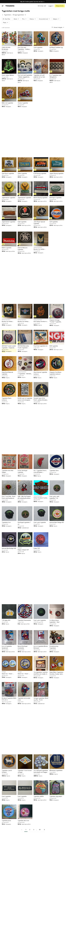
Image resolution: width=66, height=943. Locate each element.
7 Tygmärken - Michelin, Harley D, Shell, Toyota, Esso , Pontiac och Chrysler (24, 374)
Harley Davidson (38, 247)
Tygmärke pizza (6, 820)
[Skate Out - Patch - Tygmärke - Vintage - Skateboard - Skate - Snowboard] (25, 663)
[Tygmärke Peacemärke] (25, 611)
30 (39, 829)
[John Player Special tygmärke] (41, 213)
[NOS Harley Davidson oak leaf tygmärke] (41, 311)
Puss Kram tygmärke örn (40, 346)
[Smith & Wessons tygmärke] (25, 239)
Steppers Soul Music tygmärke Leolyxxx (55, 373)
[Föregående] (22, 830)
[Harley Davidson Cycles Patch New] (41, 487)
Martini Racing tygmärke (40, 197)
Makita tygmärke (6, 247)
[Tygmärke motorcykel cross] (25, 689)
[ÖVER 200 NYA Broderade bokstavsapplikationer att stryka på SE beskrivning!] (9, 38)
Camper (20, 548)
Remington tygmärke (55, 197)
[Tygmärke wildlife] (41, 787)
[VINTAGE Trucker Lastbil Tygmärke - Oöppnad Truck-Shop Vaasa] (9, 337)
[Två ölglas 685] (9, 611)
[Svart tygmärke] (9, 787)
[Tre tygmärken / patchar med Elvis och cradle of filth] (41, 663)
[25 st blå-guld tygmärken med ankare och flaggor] (41, 761)
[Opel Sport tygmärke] (9, 164)
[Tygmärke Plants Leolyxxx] (9, 389)
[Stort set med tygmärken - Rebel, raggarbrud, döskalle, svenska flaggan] (25, 66)
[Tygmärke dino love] (25, 811)
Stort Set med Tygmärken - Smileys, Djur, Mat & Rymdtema (24, 48)
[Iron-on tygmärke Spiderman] (9, 637)
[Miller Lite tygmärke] (9, 94)
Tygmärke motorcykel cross (24, 699)
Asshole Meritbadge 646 (9, 548)
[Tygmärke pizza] (9, 811)
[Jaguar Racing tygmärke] (57, 164)
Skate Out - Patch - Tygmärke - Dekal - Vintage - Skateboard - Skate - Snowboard (8, 674)
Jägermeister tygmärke (8, 197)
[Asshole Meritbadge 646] (9, 539)
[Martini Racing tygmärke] (41, 188)
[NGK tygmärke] (57, 337)
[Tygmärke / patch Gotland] (9, 761)
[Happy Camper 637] (25, 539)
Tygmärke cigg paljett (56, 796)
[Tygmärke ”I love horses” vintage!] (25, 761)
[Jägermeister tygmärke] (9, 188)
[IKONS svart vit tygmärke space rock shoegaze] (25, 389)
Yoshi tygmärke (38, 47)
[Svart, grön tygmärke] (41, 513)
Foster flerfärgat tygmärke (22, 471)
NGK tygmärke (54, 346)
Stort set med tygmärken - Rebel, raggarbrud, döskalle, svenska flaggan (25, 76)
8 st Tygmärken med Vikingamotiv (55, 76)
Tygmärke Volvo (54, 470)
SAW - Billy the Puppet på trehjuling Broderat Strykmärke (24, 497)
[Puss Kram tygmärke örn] (41, 337)
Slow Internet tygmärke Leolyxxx (40, 373)
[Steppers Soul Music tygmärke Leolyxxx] (57, 363)
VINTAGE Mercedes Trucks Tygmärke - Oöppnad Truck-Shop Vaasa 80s (24, 347)
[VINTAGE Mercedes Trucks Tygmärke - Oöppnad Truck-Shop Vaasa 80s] (25, 337)
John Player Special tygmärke (39, 222)
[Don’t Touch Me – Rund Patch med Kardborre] (9, 487)
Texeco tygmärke (23, 103)
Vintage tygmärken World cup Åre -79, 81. (41, 699)
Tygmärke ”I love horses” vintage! (25, 771)
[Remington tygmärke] (57, 188)
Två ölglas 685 (6, 620)
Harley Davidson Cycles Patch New (40, 498)
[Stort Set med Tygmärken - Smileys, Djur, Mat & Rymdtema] (25, 38)
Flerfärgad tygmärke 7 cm (24, 523)
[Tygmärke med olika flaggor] (9, 461)
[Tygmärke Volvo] (57, 461)
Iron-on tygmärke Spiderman (7, 647)
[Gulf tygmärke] (57, 213)
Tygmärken (7, 15)
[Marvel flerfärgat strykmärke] (25, 637)
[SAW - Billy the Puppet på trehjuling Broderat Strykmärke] (25, 487)
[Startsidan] (9, 5)
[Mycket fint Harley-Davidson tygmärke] (41, 239)
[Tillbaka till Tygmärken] (2, 15)
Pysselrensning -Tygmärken (54, 647)
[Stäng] (64, 2)
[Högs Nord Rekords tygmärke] (9, 363)
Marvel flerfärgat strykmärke (23, 647)
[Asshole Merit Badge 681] (57, 513)
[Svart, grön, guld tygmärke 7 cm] (57, 487)
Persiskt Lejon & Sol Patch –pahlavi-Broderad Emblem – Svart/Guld (41, 399)
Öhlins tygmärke (22, 173)
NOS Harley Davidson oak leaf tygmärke (41, 321)
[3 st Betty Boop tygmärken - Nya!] (57, 611)
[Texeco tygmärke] (25, 94)
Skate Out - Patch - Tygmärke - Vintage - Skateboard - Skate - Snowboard (24, 674)
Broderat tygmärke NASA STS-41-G (9, 699)
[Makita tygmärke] (9, 239)
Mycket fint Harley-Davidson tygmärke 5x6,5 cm (7, 321)
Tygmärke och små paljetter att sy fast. (39, 76)
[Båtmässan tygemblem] (57, 761)
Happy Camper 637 (23, 550)
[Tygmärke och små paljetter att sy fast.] (41, 66)
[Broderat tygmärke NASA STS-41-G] (9, 689)
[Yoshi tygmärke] (41, 38)
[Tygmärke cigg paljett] (57, 787)
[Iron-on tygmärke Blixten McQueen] (41, 637)
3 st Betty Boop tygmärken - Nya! (54, 621)
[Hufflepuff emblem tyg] (57, 38)
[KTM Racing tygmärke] (41, 164)
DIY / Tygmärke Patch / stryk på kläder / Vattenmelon (40, 471)
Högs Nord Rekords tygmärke (7, 373)
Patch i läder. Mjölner (8, 75)
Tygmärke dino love (23, 820)
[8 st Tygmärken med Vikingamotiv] (57, 66)
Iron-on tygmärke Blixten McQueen (41, 647)
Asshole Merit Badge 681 (57, 522)
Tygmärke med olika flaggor (7, 471)
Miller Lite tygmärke (7, 103)
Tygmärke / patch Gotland (7, 771)
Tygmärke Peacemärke (24, 620)
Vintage (4, 671)
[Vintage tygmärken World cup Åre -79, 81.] (41, 689)
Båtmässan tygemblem (56, 770)
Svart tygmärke (6, 796)
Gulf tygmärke (54, 221)
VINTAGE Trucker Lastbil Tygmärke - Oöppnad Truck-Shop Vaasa (9, 347)
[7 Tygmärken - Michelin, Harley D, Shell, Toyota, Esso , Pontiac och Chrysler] (25, 363)
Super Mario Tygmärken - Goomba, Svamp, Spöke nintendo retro (57, 673)
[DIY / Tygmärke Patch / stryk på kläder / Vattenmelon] (41, 461)
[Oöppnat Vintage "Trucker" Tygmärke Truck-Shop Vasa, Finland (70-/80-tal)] (57, 311)
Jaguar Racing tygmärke (56, 173)
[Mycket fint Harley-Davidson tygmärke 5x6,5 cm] (9, 311)
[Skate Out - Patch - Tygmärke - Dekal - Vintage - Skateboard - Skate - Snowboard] (9, 663)
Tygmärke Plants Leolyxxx (6, 399)
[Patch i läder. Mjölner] (9, 66)
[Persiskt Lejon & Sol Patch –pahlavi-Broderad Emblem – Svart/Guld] (41, 389)
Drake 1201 (37, 548)
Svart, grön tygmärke (40, 522)
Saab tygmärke (22, 221)
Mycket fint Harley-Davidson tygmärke (39, 249)
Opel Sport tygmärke (8, 173)
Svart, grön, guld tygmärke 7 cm (54, 497)
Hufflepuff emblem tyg (56, 47)
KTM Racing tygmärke (40, 173)
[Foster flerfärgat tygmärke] (25, 461)
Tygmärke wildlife (39, 796)
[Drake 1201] (41, 539)
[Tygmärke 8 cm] (9, 513)
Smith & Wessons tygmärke (22, 248)
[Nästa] (43, 830)
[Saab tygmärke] (25, 213)
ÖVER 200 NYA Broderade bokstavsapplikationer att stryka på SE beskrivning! (8, 48)
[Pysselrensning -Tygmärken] (57, 637)
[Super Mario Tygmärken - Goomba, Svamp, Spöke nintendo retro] (57, 663)
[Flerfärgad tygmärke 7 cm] (25, 513)
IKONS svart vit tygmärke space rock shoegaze (25, 399)
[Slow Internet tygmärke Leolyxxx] (41, 363)
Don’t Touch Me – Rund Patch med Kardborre (8, 497)
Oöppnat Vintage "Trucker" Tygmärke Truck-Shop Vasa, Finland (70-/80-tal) (57, 321)
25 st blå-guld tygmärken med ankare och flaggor (41, 771)
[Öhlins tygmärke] (25, 164)
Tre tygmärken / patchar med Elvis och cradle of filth (41, 673)
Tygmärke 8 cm (6, 522)
